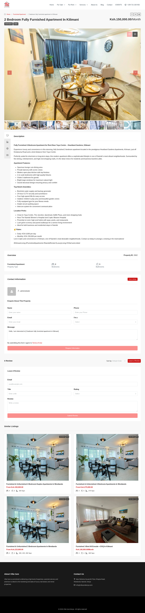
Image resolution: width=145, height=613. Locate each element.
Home (52, 5)
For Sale (60, 5)
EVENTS (118, 5)
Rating (76, 389)
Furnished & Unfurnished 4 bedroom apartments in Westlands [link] (101, 484)
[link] (37, 457)
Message (11, 327)
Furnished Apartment (19, 14)
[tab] (129, 34)
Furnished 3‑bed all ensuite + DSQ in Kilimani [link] (94, 546)
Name (9, 308)
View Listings (132, 279)
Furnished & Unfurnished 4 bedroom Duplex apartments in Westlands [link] (34, 484)
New (15, 24)
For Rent (71, 5)
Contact (109, 5)
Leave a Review (134, 361)
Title (9, 389)
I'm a (75, 317)
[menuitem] (132, 5)
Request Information (72, 348)
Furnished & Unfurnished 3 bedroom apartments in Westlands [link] (31, 546)
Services (83, 5)
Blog (102, 5)
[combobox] (106, 322)
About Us (94, 5)
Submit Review (72, 415)
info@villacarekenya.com (84, 585)
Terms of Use (37, 343)
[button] (132, 14)
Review (10, 399)
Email (9, 317)
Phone (76, 308)
